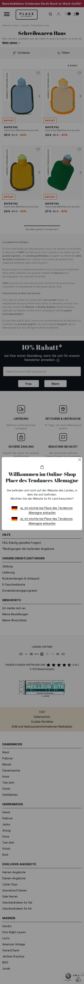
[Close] (80, 459)
